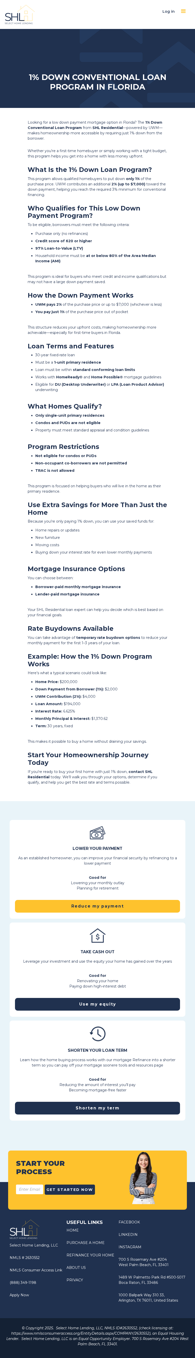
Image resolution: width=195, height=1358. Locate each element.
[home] (20, 14)
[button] (183, 11)
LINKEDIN (128, 1234)
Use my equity (97, 1004)
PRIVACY (75, 1280)
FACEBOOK (129, 1222)
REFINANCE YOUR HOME (90, 1255)
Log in (168, 11)
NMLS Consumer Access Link (36, 1270)
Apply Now (19, 1295)
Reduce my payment (97, 906)
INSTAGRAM (130, 1247)
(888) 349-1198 (23, 1282)
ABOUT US (76, 1267)
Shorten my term (98, 1108)
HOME (73, 1230)
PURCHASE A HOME (86, 1242)
